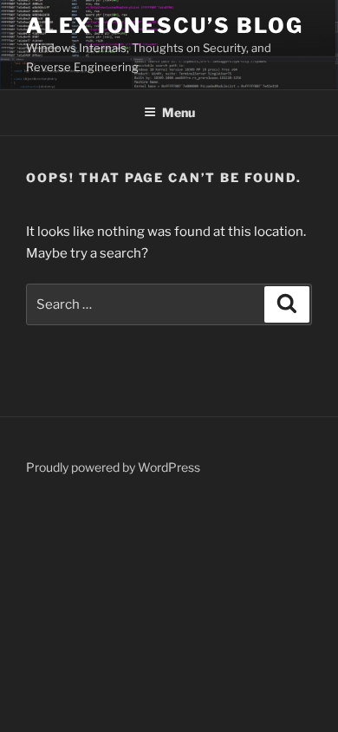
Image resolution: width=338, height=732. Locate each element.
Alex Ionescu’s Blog (164, 25)
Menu (178, 112)
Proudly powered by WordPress (113, 467)
